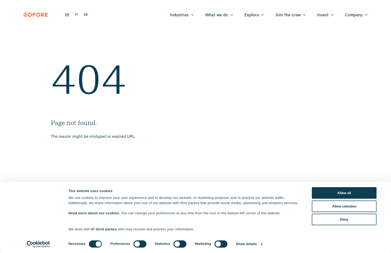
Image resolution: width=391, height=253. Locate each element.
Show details (246, 244)
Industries (179, 14)
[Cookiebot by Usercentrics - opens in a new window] (38, 244)
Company (353, 14)
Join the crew (288, 14)
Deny (344, 219)
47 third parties (104, 229)
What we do (216, 14)
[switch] (140, 244)
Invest (323, 14)
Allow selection (344, 206)
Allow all (344, 193)
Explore (251, 14)
